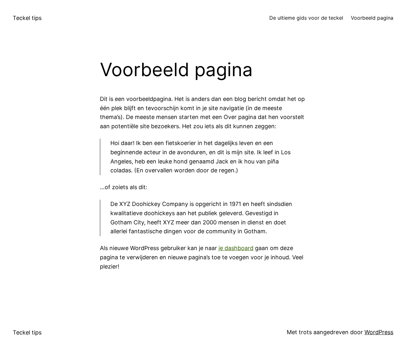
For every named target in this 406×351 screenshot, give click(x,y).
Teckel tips (27, 18)
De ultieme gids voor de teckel (306, 18)
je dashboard (236, 248)
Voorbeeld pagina (372, 18)
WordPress (378, 332)
